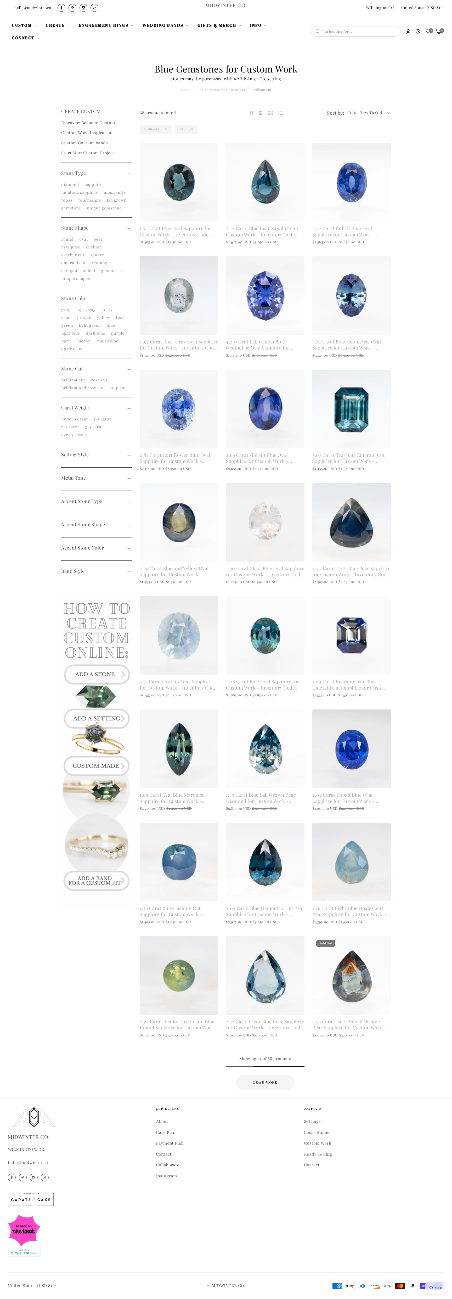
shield (89, 270)
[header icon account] (408, 31)
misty (107, 309)
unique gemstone (104, 208)
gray (65, 309)
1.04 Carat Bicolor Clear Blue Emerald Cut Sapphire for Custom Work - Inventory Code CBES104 (349, 685)
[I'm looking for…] (316, 31)
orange (84, 317)
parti (66, 341)
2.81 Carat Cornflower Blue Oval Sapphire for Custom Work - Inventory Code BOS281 (175, 458)
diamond (70, 184)
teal (120, 317)
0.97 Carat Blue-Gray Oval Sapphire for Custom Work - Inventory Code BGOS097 (179, 345)
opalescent (72, 349)
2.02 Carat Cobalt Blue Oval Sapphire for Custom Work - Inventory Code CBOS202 (343, 798)
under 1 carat (74, 419)
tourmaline (89, 200)
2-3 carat (70, 427)
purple (118, 333)
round (67, 239)
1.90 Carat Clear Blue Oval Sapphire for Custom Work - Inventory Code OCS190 (265, 571)
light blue (70, 333)
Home (185, 90)
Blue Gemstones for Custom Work (220, 90)
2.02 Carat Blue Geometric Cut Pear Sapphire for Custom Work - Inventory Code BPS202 (265, 911)
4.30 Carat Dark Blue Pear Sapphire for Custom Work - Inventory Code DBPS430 (351, 571)
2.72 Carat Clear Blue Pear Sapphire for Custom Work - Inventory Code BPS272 (265, 1025)
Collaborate (167, 1165)
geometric (111, 270)
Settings (312, 1121)
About (162, 1121)
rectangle (101, 262)
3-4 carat (94, 427)
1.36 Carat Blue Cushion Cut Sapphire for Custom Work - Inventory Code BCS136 (171, 911)
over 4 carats (74, 434)
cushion (94, 247)
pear (98, 239)
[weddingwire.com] (24, 1251)
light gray (85, 309)
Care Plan (166, 1132)
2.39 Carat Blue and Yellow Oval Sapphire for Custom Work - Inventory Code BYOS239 (174, 571)
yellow (103, 317)
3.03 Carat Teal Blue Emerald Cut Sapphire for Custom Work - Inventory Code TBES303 (348, 458)
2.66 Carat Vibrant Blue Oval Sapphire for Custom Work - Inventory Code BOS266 (257, 458)
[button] (212, 153)
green (67, 325)
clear (66, 317)
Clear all (186, 129)
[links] (62, 8)
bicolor (84, 341)
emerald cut (73, 262)
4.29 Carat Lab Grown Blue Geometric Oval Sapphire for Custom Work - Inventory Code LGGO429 (260, 345)
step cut (118, 388)
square (97, 255)
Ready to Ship (318, 1154)
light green (90, 325)
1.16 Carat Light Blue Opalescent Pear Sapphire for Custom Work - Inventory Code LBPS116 (349, 911)
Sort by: (335, 113)
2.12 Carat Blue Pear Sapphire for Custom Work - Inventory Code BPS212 (262, 231)
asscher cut (72, 255)
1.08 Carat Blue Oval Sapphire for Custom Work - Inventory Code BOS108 (262, 685)
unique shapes (75, 278)
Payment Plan (170, 1143)
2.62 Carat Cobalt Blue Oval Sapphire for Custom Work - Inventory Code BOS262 (343, 231)
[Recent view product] (418, 32)
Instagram (166, 1176)
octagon (69, 270)
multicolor (107, 341)
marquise (70, 247)
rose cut (99, 380)
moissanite (115, 192)
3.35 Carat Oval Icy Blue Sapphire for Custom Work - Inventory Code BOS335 (178, 685)
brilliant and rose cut (82, 388)
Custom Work (317, 1143)
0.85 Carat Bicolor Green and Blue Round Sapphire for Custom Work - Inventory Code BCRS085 (179, 1025)
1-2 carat (102, 419)
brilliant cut (73, 380)
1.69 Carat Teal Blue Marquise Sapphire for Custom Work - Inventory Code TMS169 (172, 798)
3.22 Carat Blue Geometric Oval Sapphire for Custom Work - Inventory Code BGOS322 (346, 345)
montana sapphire (79, 192)
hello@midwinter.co (28, 1162)
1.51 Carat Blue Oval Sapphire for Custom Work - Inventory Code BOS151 (175, 231)
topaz (66, 200)
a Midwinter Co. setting (257, 78)
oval (83, 239)
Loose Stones (317, 1132)
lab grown (117, 200)
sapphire (94, 184)
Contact (164, 1154)
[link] (25, 25)
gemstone (71, 208)
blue (110, 325)
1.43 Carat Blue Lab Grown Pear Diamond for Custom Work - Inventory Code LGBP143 (261, 798)
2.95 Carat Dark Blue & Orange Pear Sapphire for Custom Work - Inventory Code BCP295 (349, 1025)
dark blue (95, 333)
